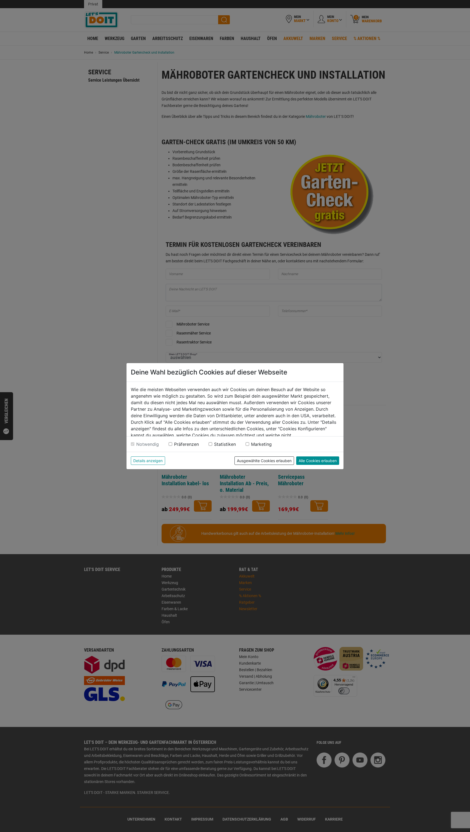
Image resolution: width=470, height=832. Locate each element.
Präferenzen (186, 444)
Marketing (261, 444)
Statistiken (225, 444)
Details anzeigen (148, 460)
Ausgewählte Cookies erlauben (264, 460)
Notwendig (147, 444)
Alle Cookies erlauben (318, 460)
